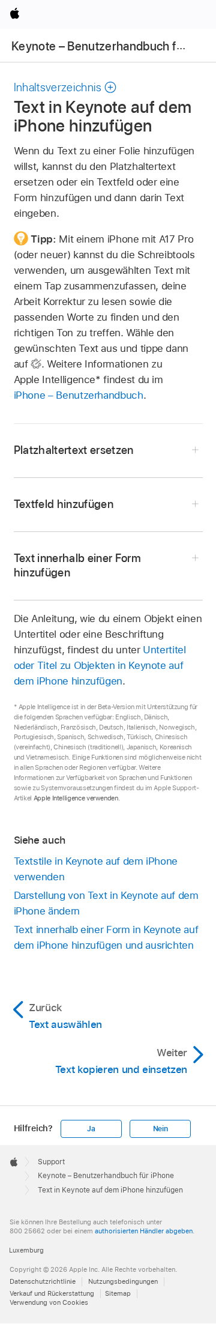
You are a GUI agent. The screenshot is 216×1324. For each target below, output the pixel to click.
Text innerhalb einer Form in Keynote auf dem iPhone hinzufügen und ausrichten (106, 937)
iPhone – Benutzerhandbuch (78, 395)
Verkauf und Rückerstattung (52, 1293)
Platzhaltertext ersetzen (74, 450)
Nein (160, 1129)
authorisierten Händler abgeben (144, 1231)
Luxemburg (26, 1250)
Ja (91, 1129)
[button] (66, 87)
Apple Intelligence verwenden (76, 798)
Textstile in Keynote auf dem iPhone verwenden (96, 869)
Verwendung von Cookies (49, 1302)
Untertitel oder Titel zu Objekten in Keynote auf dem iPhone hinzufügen (100, 665)
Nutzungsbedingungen (123, 1281)
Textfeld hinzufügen (64, 504)
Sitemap (118, 1293)
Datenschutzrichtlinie (43, 1281)
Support (51, 1162)
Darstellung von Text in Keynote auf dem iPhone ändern (106, 903)
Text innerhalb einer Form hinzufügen (78, 565)
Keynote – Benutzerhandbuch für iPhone (106, 1175)
